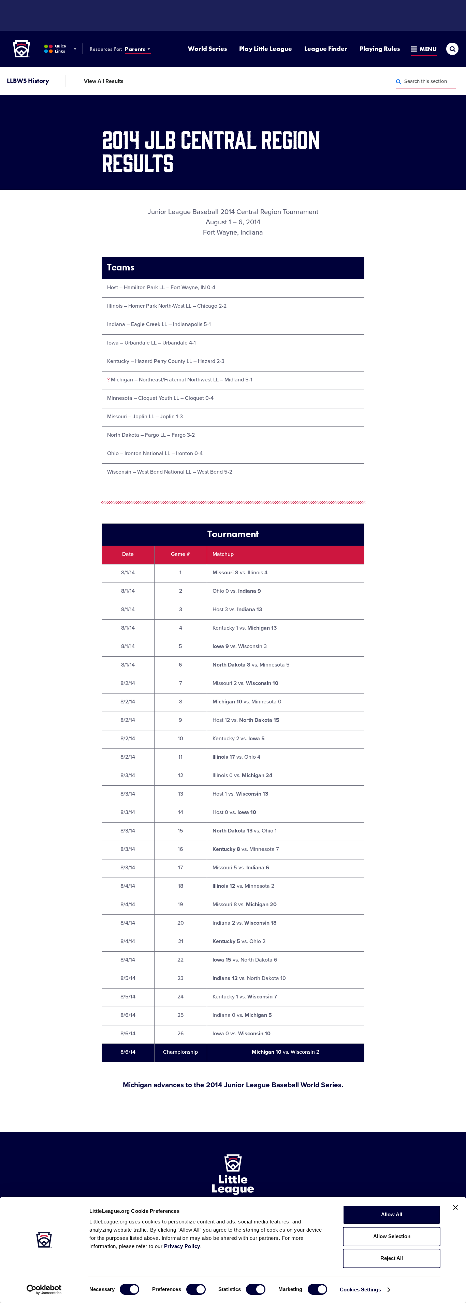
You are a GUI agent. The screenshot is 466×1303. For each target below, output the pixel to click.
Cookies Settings (360, 1289)
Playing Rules (380, 48)
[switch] (196, 1289)
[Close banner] (455, 1207)
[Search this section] (398, 81)
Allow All (391, 1214)
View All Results (103, 81)
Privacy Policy (182, 1246)
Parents (135, 49)
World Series (207, 48)
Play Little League (265, 48)
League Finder (325, 48)
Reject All (391, 1258)
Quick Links (60, 49)
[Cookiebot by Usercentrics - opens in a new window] (44, 1290)
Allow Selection (391, 1236)
